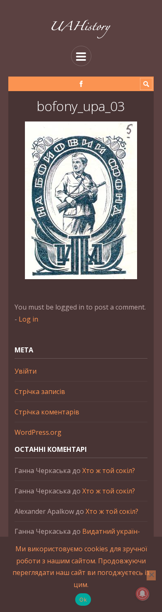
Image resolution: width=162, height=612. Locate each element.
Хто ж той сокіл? (108, 470)
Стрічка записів (40, 391)
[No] (151, 575)
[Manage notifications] (142, 593)
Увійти (26, 371)
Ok (83, 599)
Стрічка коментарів (47, 411)
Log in (28, 319)
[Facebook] (81, 84)
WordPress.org (38, 432)
